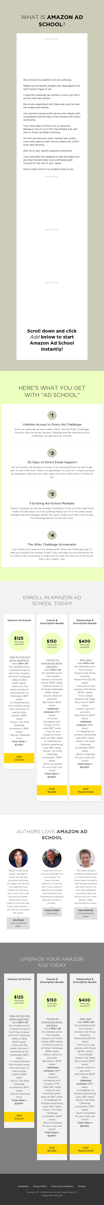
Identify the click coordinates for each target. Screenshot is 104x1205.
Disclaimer (23, 1186)
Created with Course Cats (52, 1195)
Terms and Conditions (62, 1186)
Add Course (19, 758)
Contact (82, 1186)
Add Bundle (52, 790)
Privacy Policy (40, 1186)
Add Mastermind (85, 790)
